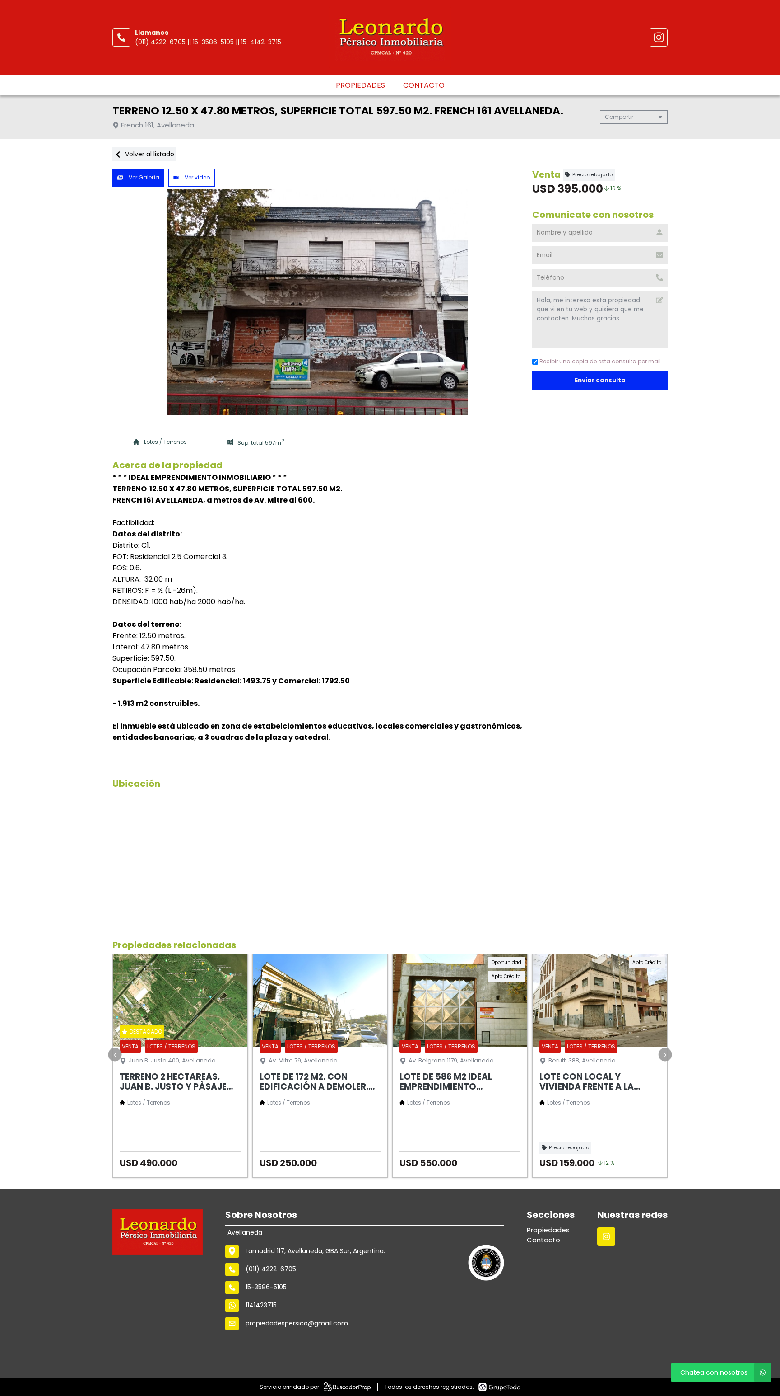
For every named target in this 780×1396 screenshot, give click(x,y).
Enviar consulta (600, 380)
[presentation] (115, 1054)
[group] (317, 302)
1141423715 (261, 1305)
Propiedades (360, 85)
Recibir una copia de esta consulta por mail (600, 361)
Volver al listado (148, 154)
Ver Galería (143, 177)
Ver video (196, 177)
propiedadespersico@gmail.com (297, 1323)
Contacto (424, 85)
